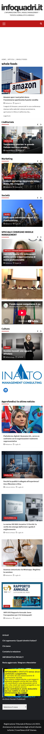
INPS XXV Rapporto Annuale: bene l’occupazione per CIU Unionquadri (17, 613)
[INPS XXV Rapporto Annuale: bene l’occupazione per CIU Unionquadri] (22, 595)
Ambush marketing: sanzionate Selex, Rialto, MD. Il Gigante (21, 182)
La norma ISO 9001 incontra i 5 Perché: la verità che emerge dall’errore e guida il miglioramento (20, 527)
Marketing (8, 178)
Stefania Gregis (10, 357)
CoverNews (20, 730)
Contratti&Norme (10, 518)
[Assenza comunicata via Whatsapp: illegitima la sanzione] (22, 553)
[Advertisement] (22, 41)
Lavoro (7, 430)
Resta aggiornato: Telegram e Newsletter (19, 662)
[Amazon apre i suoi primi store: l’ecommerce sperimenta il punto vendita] (22, 80)
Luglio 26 (17, 224)
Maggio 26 (21, 151)
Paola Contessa (10, 533)
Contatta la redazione (11, 651)
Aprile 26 (20, 357)
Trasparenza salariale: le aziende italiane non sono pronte (18, 146)
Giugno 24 (18, 263)
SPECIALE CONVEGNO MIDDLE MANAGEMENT (19, 251)
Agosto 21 (18, 103)
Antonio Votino (10, 151)
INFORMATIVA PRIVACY (13, 657)
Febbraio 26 (18, 187)
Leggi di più (7, 116)
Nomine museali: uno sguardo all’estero (17, 352)
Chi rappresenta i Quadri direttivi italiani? (19, 640)
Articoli (5, 635)
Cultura (7, 348)
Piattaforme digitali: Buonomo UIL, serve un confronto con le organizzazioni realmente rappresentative (21, 439)
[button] (4, 23)
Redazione (8, 103)
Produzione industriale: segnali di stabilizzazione (19, 219)
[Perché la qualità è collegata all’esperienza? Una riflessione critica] (22, 464)
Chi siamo (6, 646)
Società (7, 91)
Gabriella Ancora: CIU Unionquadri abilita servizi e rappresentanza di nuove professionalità (19, 257)
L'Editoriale (8, 141)
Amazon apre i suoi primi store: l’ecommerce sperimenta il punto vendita (20, 98)
